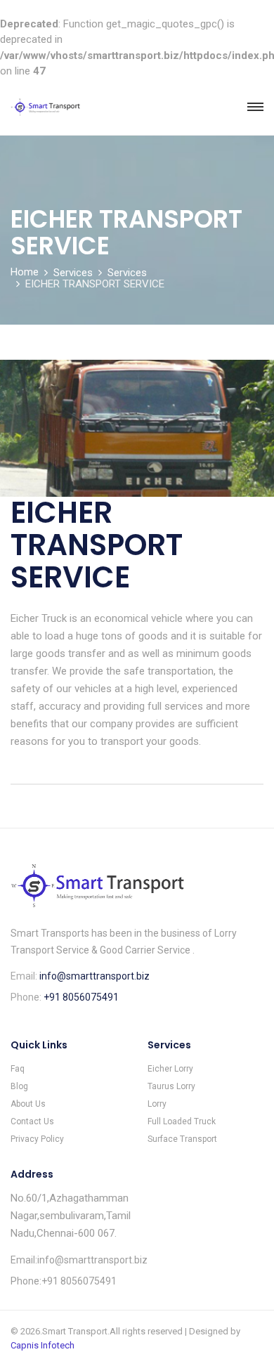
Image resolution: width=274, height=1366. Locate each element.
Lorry (157, 1104)
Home (25, 272)
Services (73, 272)
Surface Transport (182, 1139)
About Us (28, 1104)
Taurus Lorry (171, 1086)
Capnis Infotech (42, 1345)
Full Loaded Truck (182, 1121)
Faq (18, 1069)
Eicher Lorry (170, 1069)
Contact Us (32, 1121)
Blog (19, 1086)
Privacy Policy (37, 1139)
